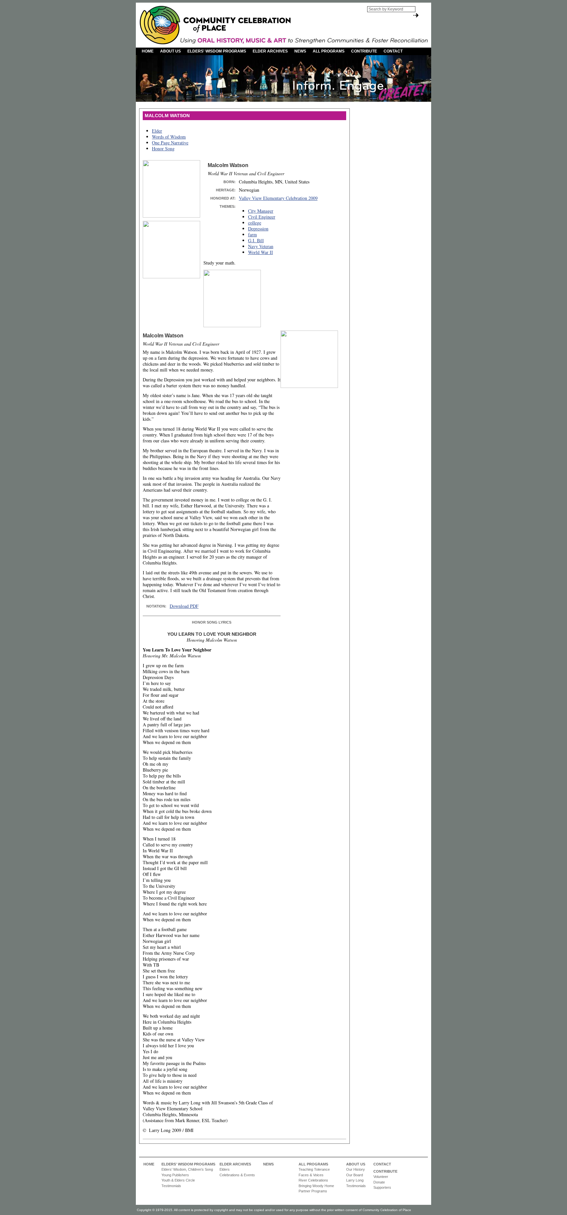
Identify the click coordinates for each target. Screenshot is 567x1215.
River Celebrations (313, 1180)
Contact (393, 51)
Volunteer (380, 1177)
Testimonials (171, 1186)
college (254, 223)
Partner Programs (313, 1191)
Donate (379, 1182)
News (300, 51)
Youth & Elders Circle (178, 1180)
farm (252, 234)
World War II (260, 252)
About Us (170, 51)
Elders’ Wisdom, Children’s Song (187, 1169)
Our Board (354, 1175)
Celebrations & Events (237, 1175)
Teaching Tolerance (314, 1169)
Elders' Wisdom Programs (216, 51)
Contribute (364, 51)
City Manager (260, 211)
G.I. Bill (256, 240)
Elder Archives (270, 51)
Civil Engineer (261, 217)
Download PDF (184, 606)
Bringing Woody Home (316, 1186)
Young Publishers (175, 1175)
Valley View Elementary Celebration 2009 (278, 198)
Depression (258, 228)
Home (148, 51)
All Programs (329, 51)
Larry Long (355, 1180)
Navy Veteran (260, 246)
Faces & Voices (311, 1175)
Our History (355, 1169)
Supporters (382, 1187)
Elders (225, 1169)
